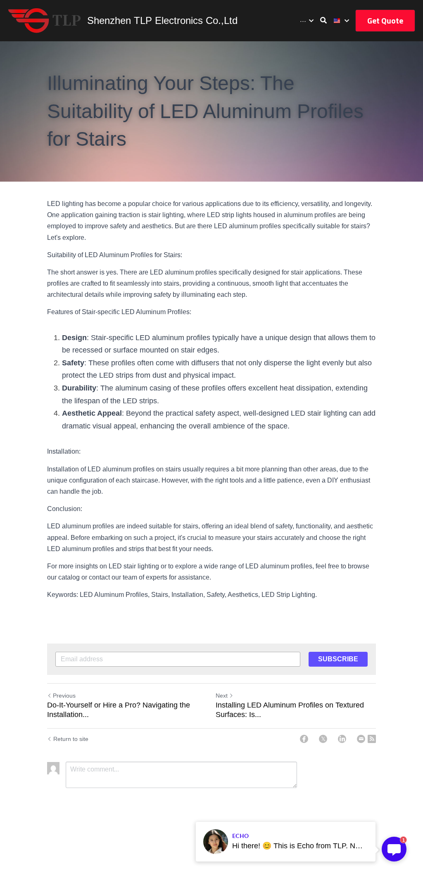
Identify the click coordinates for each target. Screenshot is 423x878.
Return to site (70, 739)
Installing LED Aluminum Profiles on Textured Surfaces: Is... (290, 710)
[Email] (361, 739)
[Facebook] (304, 739)
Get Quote (385, 20)
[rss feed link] (372, 739)
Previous (64, 695)
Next (222, 695)
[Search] (323, 20)
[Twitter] (323, 739)
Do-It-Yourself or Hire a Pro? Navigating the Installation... (118, 710)
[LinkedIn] (342, 739)
